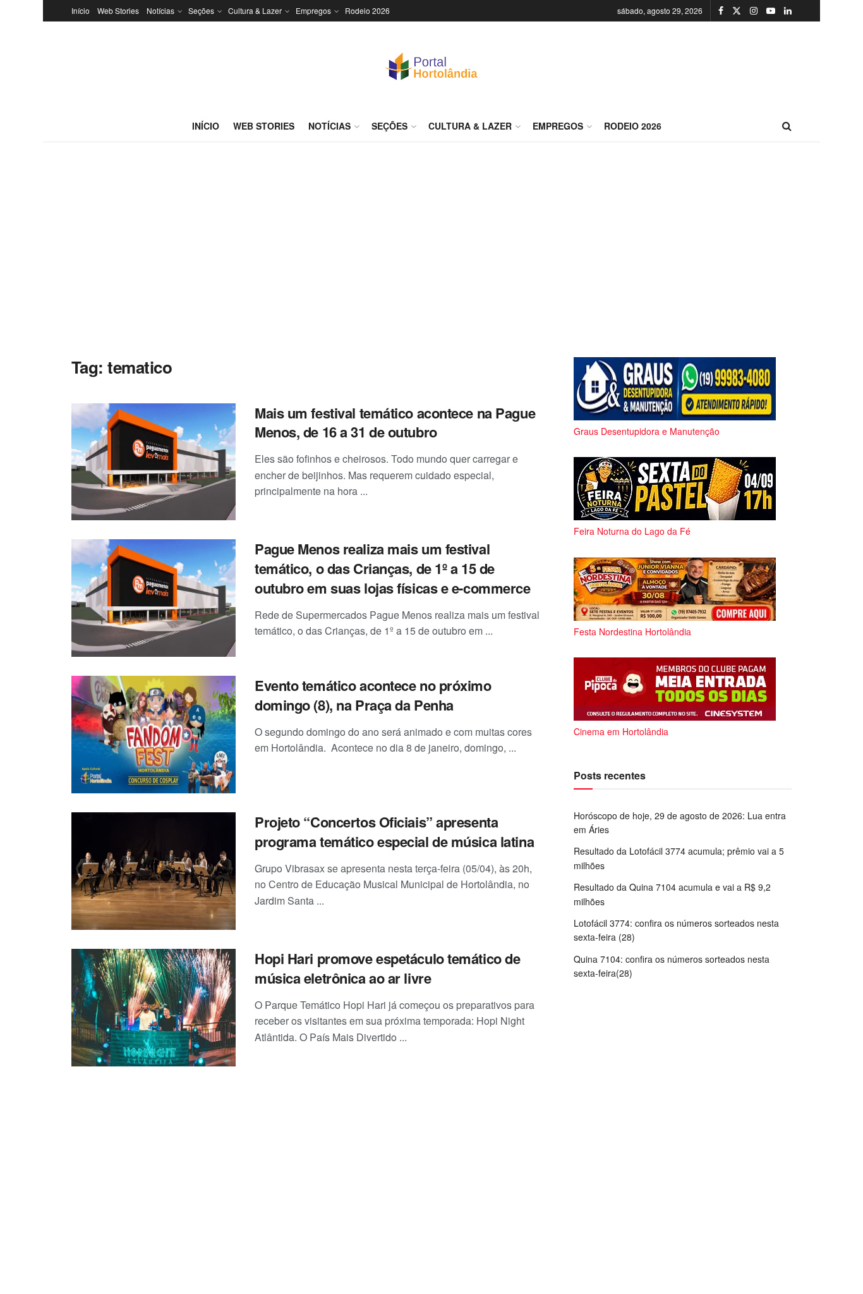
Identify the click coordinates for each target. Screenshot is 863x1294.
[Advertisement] (431, 249)
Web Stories (118, 10)
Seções (201, 10)
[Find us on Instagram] (753, 10)
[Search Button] (787, 126)
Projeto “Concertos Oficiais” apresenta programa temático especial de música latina (394, 831)
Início (80, 10)
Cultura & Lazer (255, 10)
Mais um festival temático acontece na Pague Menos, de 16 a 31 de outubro (395, 423)
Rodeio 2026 (367, 10)
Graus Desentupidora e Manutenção (647, 431)
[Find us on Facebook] (720, 10)
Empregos (313, 10)
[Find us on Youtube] (770, 10)
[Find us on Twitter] (736, 10)
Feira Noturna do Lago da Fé (632, 531)
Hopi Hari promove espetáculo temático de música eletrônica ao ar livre (387, 968)
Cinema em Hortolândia (621, 731)
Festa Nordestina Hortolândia (632, 631)
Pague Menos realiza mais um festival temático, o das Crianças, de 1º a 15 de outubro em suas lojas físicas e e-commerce (393, 568)
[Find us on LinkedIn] (788, 10)
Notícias (160, 10)
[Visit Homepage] (431, 66)
